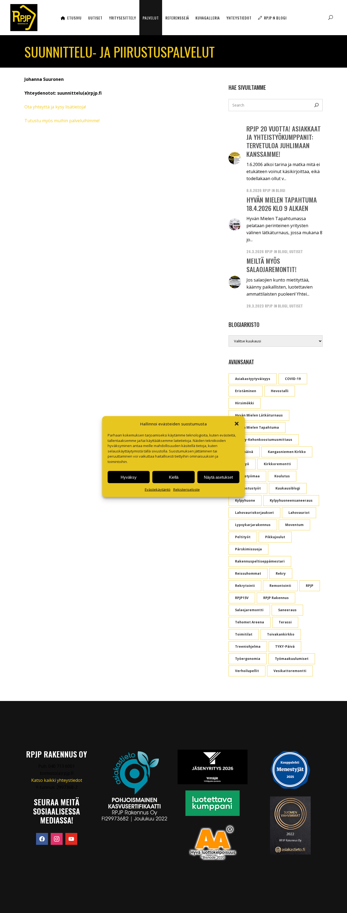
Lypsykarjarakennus (253, 524)
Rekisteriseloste (186, 489)
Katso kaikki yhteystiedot (56, 780)
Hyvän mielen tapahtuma (257, 427)
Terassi (285, 622)
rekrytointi (245, 585)
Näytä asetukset (218, 477)
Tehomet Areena (249, 622)
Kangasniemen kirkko (287, 451)
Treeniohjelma (248, 646)
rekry (281, 573)
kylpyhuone (245, 500)
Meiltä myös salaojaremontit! (271, 265)
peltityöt (242, 537)
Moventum (294, 524)
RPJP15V (242, 598)
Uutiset (296, 251)
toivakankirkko (280, 634)
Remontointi (280, 585)
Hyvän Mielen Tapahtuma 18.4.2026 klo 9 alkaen (281, 204)
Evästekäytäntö (158, 489)
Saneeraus (287, 610)
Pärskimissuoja (248, 549)
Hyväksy (129, 477)
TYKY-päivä (285, 646)
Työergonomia (247, 658)
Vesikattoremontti (290, 671)
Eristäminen (245, 391)
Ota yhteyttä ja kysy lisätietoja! (55, 107)
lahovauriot (299, 512)
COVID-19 (293, 378)
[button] (236, 423)
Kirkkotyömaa (247, 476)
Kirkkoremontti (277, 464)
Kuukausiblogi (287, 488)
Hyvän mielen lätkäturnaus (259, 415)
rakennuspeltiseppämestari (260, 561)
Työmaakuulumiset (292, 658)
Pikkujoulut (275, 537)
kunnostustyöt (248, 488)
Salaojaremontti (249, 610)
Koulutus (282, 476)
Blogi (280, 190)
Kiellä (173, 477)
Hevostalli (279, 391)
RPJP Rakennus (276, 598)
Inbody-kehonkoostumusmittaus (263, 439)
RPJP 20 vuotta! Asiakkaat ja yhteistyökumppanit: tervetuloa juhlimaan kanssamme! (283, 141)
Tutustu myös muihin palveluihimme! (61, 121)
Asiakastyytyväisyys (252, 378)
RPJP (267, 190)
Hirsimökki (244, 403)
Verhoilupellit (247, 671)
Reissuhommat (248, 573)
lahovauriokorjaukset (254, 512)
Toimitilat (243, 634)
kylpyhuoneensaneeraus (291, 500)
